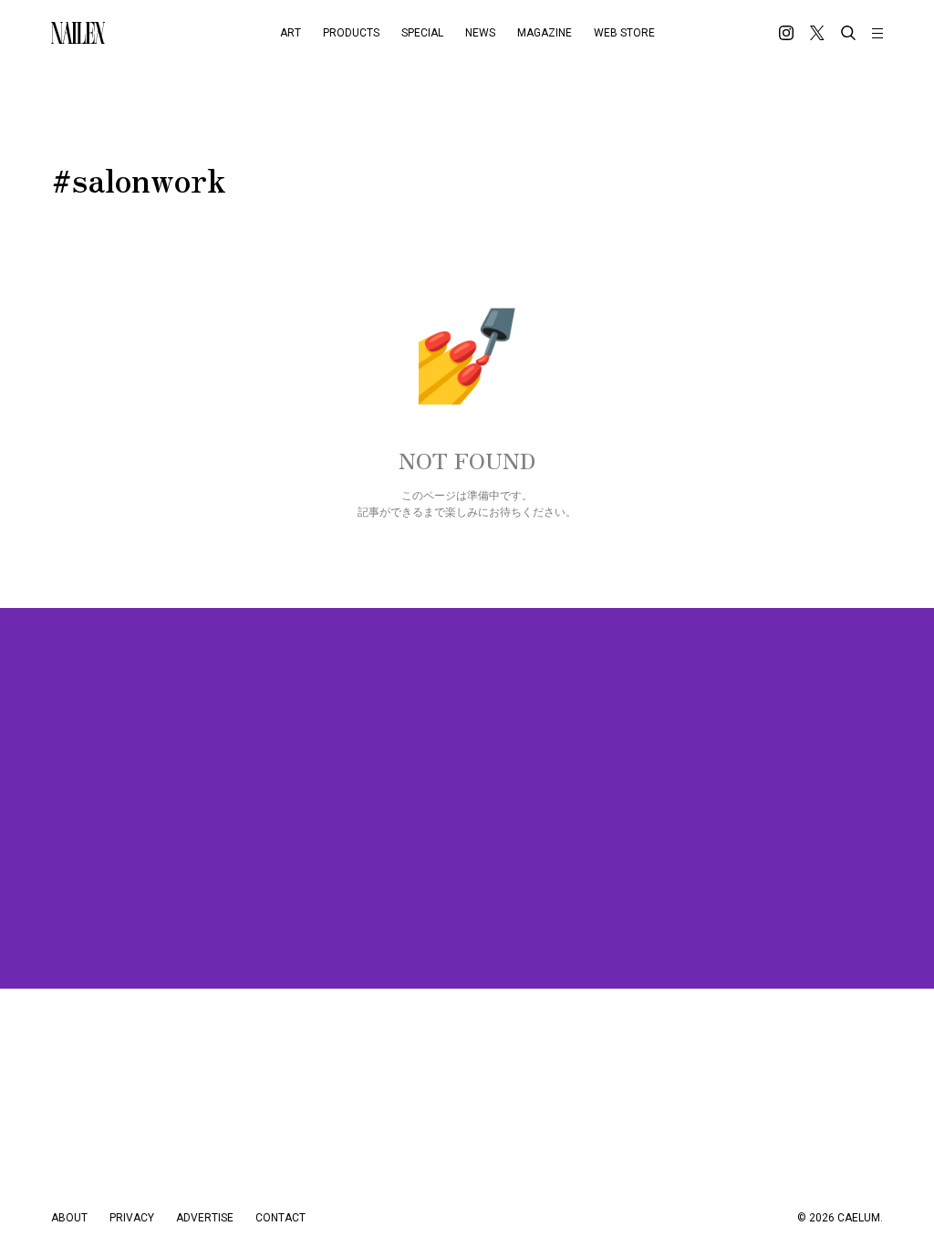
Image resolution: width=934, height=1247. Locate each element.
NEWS (480, 32)
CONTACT (280, 1217)
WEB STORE (624, 32)
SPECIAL (422, 32)
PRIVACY (131, 1217)
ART (290, 32)
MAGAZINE (544, 32)
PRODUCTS (351, 32)
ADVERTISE (205, 1217)
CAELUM (858, 1217)
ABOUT (69, 1217)
